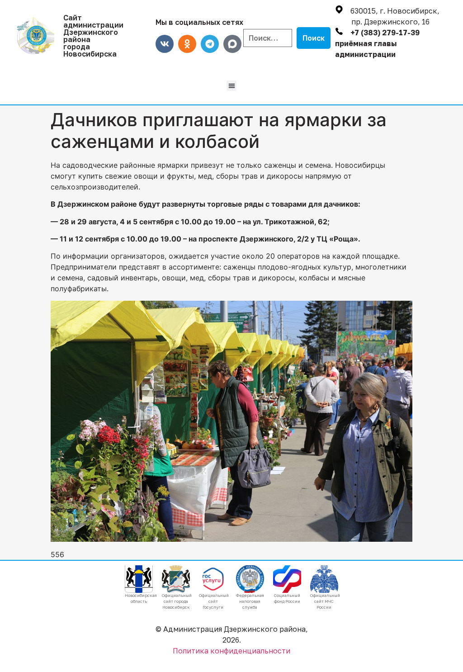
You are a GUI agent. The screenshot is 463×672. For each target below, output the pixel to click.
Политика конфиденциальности (231, 650)
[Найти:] (267, 38)
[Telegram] (210, 44)
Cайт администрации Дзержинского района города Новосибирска (93, 35)
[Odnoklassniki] (187, 44)
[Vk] (165, 44)
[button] (232, 85)
